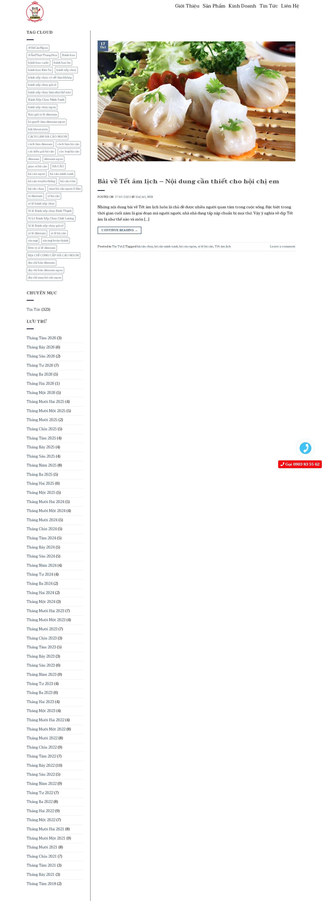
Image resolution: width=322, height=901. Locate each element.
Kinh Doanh (242, 6)
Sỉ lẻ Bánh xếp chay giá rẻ (46, 225)
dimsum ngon (53, 159)
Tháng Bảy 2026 (41, 347)
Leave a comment (282, 246)
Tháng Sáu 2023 (41, 665)
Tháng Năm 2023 (42, 674)
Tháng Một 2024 (41, 601)
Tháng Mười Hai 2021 (45, 829)
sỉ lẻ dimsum (37, 233)
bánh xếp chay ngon (42, 107)
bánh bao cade (38, 62)
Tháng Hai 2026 (40, 383)
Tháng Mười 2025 (42, 420)
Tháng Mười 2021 (42, 847)
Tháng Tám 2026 (41, 338)
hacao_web (144, 197)
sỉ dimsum (35, 196)
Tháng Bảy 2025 (41, 447)
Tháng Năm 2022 (42, 783)
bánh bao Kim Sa (39, 70)
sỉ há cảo (53, 196)
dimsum (33, 159)
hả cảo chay (36, 188)
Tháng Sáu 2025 (41, 456)
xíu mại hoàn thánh (55, 240)
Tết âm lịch (223, 246)
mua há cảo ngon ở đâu (65, 188)
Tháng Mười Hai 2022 (45, 720)
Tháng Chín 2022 (42, 747)
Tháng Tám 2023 (41, 647)
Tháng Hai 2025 (40, 483)
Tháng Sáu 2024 (41, 556)
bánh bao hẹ (62, 62)
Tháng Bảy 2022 (41, 765)
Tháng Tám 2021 (41, 865)
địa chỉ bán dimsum (41, 262)
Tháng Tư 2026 (40, 365)
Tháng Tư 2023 (40, 683)
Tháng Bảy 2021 (41, 874)
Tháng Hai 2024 (40, 593)
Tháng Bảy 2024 (41, 547)
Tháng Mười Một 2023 (46, 620)
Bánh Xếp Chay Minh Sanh (46, 99)
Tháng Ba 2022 (40, 802)
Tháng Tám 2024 (41, 538)
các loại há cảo (69, 151)
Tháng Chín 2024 (42, 529)
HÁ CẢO (58, 166)
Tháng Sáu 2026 (41, 356)
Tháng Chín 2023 (42, 638)
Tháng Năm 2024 (42, 565)
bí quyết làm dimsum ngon (46, 121)
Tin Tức (269, 6)
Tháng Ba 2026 (40, 374)
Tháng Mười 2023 (42, 629)
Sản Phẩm (214, 6)
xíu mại (33, 240)
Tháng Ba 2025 (40, 474)
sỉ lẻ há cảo (58, 233)
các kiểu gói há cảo (41, 151)
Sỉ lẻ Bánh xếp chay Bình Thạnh (50, 210)
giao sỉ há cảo (37, 166)
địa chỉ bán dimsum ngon (45, 270)
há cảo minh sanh (62, 173)
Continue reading (119, 230)
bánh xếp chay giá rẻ (42, 84)
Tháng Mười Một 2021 (46, 838)
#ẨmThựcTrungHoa (42, 55)
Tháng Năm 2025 (42, 465)
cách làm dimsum (40, 144)
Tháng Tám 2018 (41, 884)
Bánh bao (68, 55)
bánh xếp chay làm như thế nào (49, 92)
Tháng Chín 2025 (42, 429)
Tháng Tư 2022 (40, 793)
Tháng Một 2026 (41, 392)
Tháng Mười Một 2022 (46, 729)
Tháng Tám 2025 (41, 438)
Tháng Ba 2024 (40, 583)
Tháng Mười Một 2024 (46, 511)
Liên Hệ (290, 6)
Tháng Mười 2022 (42, 738)
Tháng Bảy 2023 (41, 656)
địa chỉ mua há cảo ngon (44, 277)
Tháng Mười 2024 (42, 520)
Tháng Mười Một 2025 (46, 411)
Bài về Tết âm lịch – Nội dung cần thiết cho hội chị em (188, 181)
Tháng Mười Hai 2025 (45, 401)
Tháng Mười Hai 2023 (45, 611)
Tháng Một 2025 (41, 492)
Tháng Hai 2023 (40, 702)
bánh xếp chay (66, 70)
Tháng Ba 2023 (40, 692)
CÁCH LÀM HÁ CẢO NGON (47, 136)
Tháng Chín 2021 (42, 856)
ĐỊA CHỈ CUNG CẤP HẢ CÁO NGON (53, 255)
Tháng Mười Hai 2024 (45, 502)
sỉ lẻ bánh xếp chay (41, 203)
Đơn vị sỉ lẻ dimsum (41, 247)
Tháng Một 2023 (41, 711)
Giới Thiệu (187, 6)
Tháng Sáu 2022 (41, 774)
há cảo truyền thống (41, 181)
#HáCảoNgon (38, 47)
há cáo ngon (36, 173)
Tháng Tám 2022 (41, 756)
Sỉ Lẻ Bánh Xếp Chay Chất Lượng (51, 218)
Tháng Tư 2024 (40, 574)
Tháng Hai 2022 (40, 811)
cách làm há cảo (68, 144)
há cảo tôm (68, 181)
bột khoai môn (38, 129)
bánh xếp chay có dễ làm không (50, 77)
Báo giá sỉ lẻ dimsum (42, 114)
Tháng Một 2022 (41, 820)
